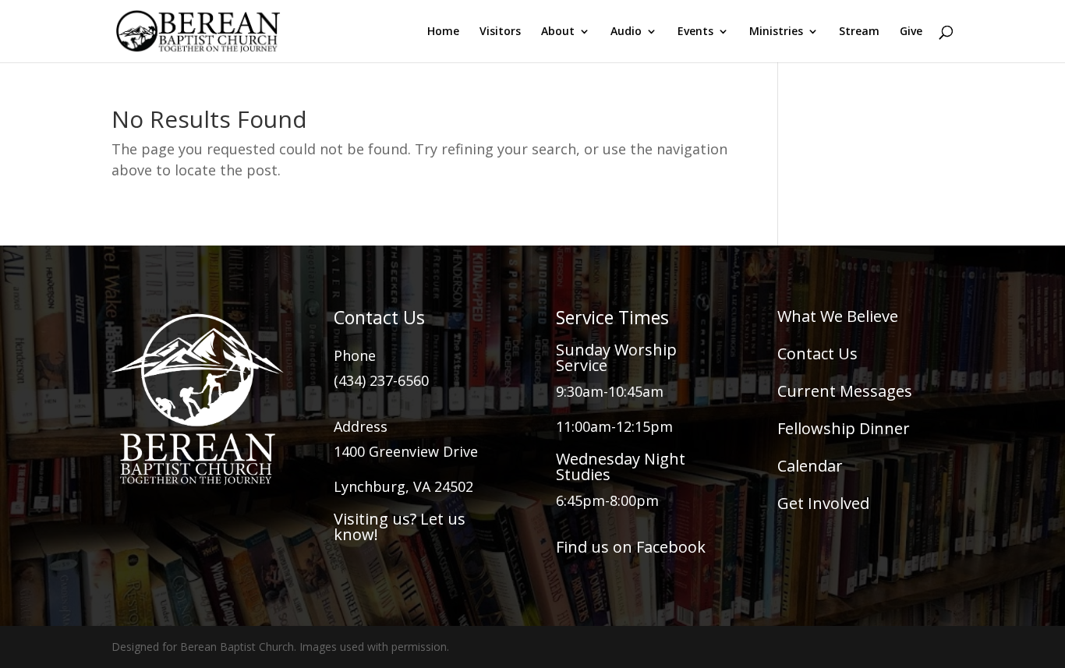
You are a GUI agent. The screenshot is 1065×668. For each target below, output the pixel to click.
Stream (859, 32)
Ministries (776, 32)
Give (911, 32)
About (558, 32)
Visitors (500, 32)
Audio (626, 32)
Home (443, 32)
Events (695, 32)
